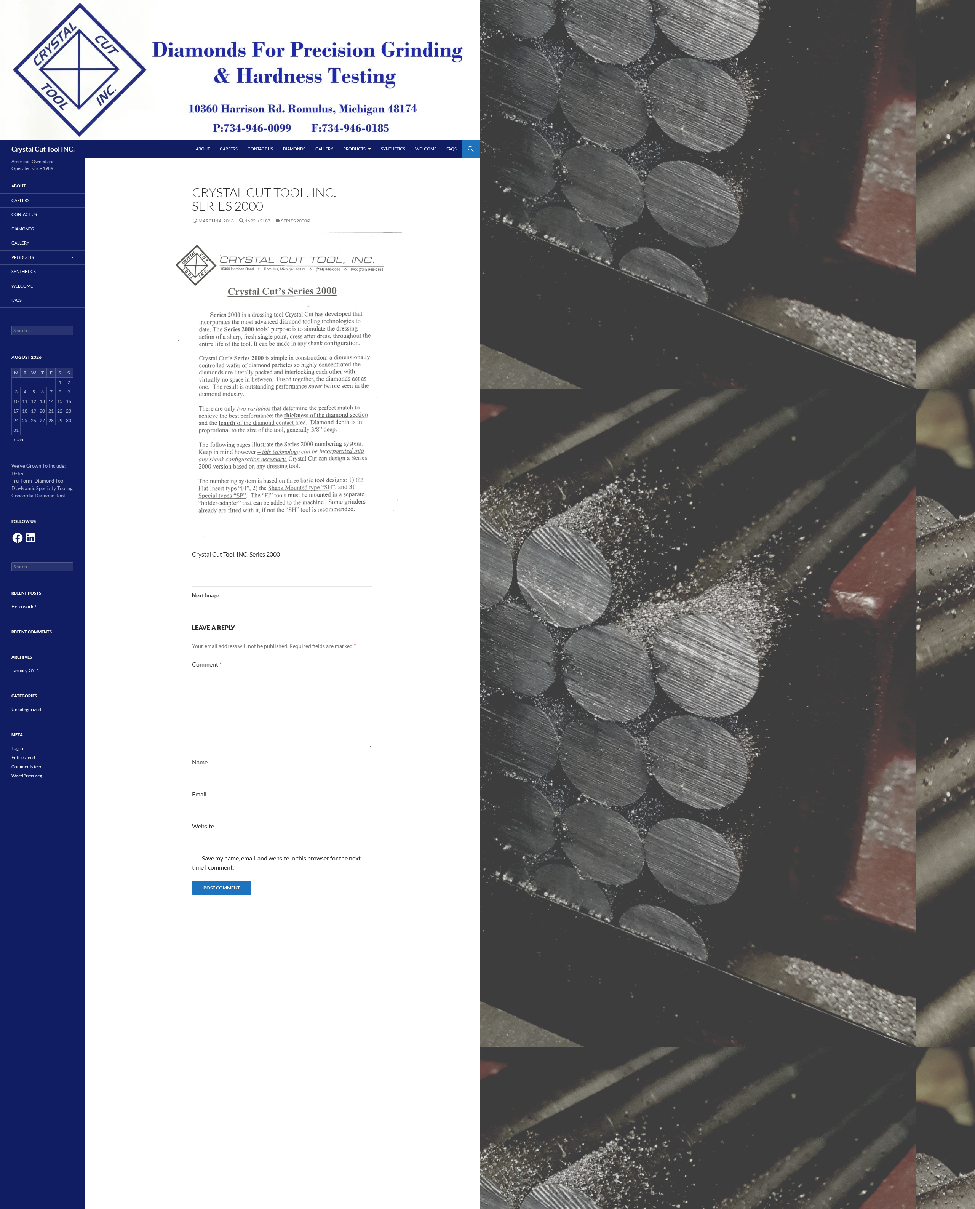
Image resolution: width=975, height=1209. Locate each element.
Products (354, 148)
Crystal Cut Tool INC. (43, 149)
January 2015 (25, 670)
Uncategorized (26, 709)
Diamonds (294, 148)
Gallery (324, 148)
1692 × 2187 (257, 221)
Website (203, 826)
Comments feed (27, 766)
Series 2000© (296, 221)
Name (200, 762)
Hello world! (23, 606)
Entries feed (23, 757)
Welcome (425, 148)
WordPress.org (26, 776)
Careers (229, 148)
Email (199, 794)
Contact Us (260, 148)
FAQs (451, 148)
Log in (17, 748)
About (203, 148)
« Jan (18, 439)
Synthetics (393, 148)
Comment (207, 664)
